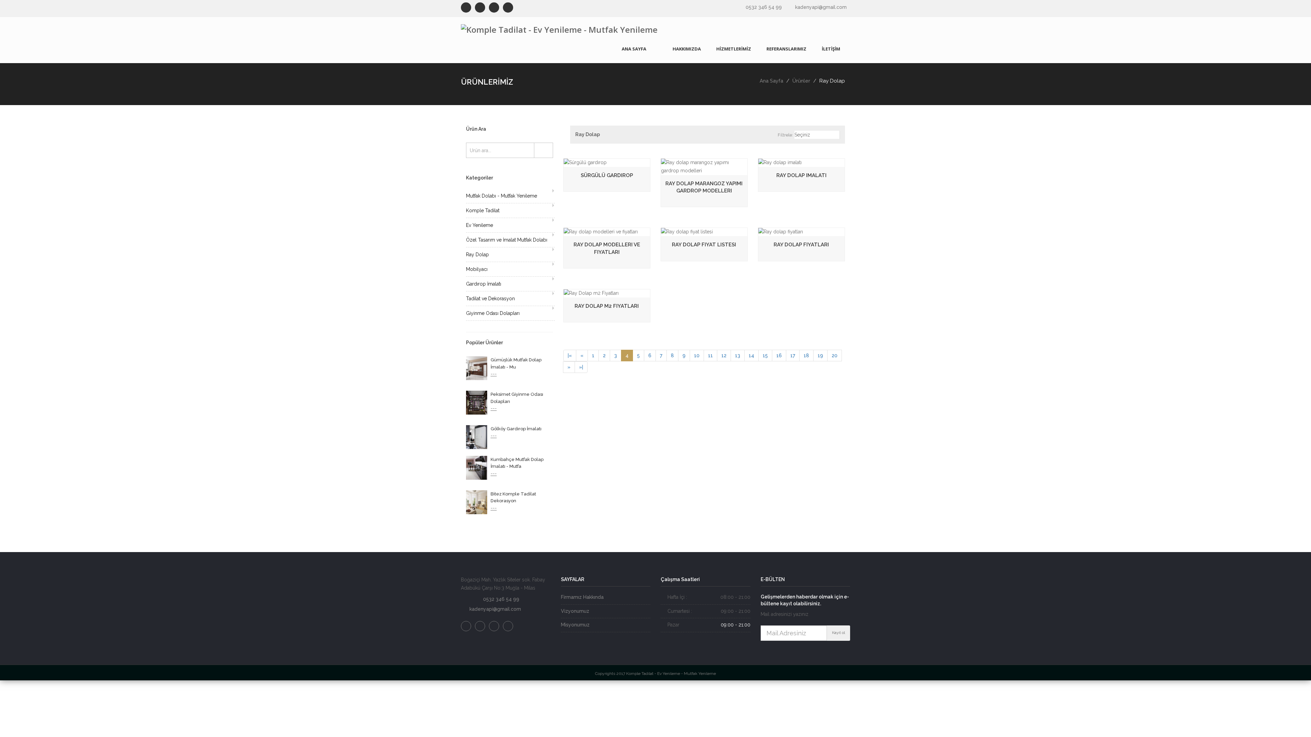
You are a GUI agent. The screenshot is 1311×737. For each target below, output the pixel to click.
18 (806, 355)
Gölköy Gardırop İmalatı (516, 428)
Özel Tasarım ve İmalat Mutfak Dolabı (506, 240)
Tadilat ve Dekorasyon (490, 298)
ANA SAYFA (634, 49)
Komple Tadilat (482, 210)
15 (765, 355)
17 (792, 355)
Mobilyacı (477, 269)
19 (820, 355)
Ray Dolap (477, 254)
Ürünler (801, 81)
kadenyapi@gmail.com (821, 7)
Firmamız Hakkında (582, 597)
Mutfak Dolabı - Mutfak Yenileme (501, 196)
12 (724, 355)
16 (779, 355)
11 (710, 355)
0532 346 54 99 (764, 7)
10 (697, 355)
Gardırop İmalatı (483, 284)
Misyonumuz (575, 624)
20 (834, 355)
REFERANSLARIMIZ (786, 49)
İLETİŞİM (831, 49)
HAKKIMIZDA (687, 49)
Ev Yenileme (479, 225)
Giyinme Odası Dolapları (493, 313)
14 (751, 355)
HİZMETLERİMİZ (733, 49)
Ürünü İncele (745, 164)
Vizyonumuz (575, 611)
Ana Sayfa (771, 81)
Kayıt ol (838, 633)
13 (737, 355)
